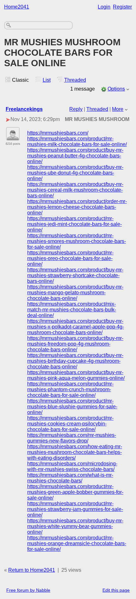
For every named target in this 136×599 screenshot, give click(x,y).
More (117, 109)
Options (116, 89)
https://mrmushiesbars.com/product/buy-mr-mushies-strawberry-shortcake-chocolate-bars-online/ (75, 275)
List (47, 80)
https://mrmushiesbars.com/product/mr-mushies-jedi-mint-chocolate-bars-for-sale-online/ (74, 224)
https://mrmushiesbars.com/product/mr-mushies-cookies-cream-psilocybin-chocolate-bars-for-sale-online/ (70, 423)
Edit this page (116, 590)
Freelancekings (24, 109)
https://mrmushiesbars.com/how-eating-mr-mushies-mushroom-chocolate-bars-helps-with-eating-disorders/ (74, 452)
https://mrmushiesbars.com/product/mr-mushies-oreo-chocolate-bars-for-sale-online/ (70, 258)
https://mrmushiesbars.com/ (57, 133)
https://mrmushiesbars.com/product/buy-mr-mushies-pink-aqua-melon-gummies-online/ (76, 375)
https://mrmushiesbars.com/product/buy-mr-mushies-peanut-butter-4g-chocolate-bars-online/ (75, 155)
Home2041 (16, 7)
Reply (76, 109)
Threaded (75, 80)
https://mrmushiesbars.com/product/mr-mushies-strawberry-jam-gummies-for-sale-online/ (75, 509)
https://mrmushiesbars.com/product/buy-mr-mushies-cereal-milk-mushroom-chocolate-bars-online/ (75, 190)
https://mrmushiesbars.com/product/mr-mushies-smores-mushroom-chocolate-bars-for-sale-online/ (76, 241)
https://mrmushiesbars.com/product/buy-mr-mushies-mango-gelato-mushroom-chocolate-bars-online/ (75, 292)
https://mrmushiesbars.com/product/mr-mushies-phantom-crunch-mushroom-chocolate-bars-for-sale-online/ (70, 389)
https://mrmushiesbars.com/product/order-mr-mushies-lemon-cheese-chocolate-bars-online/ (77, 207)
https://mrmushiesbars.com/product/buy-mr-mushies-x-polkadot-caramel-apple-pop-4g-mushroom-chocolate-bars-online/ (75, 326)
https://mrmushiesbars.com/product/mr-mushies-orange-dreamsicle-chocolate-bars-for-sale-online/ (76, 543)
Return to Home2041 (31, 570)
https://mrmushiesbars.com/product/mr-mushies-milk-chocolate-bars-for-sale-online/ (77, 141)
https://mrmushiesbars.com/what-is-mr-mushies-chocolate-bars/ (70, 477)
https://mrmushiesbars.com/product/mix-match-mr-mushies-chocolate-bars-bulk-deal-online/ (71, 309)
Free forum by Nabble (28, 590)
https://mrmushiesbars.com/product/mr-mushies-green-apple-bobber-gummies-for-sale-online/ (75, 492)
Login (104, 7)
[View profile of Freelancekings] (13, 137)
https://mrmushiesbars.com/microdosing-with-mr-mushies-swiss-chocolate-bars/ (72, 466)
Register (122, 7)
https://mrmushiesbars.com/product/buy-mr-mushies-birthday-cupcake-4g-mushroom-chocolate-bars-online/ (75, 361)
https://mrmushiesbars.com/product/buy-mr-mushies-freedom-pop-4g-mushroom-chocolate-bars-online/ (75, 343)
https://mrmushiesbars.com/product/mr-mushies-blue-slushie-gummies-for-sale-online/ (72, 406)
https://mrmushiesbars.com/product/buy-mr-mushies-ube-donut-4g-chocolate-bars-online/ (75, 172)
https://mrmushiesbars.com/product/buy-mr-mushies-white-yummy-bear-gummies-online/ (75, 526)
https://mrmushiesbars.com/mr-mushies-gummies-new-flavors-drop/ (71, 437)
